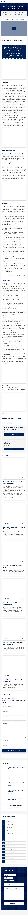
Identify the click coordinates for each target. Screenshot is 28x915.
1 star (2, 698)
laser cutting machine (19, 263)
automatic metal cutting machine (16, 112)
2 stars (4, 698)
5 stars (8, 698)
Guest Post (6, 740)
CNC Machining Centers (11, 830)
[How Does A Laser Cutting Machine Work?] (14, 550)
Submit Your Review (14, 750)
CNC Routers (8, 821)
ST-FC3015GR (5, 413)
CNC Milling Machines (10, 827)
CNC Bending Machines (11, 836)
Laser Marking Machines (11, 842)
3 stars (5, 698)
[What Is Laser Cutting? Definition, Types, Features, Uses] (14, 664)
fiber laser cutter (9, 224)
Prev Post (14, 434)
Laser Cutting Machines (10, 839)
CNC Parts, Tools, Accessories (12, 861)
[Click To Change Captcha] (23, 745)
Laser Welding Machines (11, 845)
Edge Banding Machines (11, 833)
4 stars (7, 698)
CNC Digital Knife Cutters (11, 855)
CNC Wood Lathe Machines (11, 858)
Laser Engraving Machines (11, 852)
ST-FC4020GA (5, 385)
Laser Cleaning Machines (11, 849)
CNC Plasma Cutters (10, 824)
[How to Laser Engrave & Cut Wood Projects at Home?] (14, 587)
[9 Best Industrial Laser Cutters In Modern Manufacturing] (14, 512)
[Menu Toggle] (16, 1)
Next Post (13, 449)
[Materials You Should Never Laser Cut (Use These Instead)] (14, 466)
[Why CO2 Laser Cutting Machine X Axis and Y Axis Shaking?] (14, 627)
